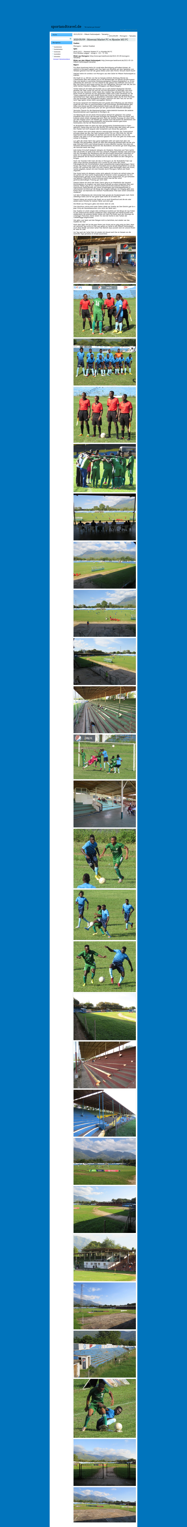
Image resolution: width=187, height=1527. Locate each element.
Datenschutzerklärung (64, 59)
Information (57, 56)
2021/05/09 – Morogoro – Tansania (122, 36)
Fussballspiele (58, 47)
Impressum (56, 59)
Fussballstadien (58, 49)
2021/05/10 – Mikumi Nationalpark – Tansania (90, 34)
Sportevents (57, 51)
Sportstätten (57, 54)
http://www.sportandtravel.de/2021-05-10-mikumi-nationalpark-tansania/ (103, 61)
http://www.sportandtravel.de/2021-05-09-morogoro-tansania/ (101, 57)
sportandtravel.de (66, 26)
